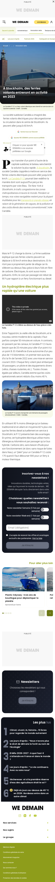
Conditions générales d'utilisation (14, 873)
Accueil (5, 46)
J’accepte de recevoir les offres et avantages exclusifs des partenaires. (29, 537)
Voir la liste (37, 538)
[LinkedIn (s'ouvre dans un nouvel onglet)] (24, 815)
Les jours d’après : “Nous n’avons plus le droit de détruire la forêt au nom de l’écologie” (29, 744)
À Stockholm (43, 167)
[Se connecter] (51, 22)
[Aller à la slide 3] (6, 613)
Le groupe (8, 837)
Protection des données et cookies (15, 878)
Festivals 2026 (29, 39)
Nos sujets (8, 830)
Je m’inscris (27, 700)
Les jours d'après (13, 39)
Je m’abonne (41, 22)
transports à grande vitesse (34, 200)
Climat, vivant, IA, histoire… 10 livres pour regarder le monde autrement (28, 732)
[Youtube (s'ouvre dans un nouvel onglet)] (35, 815)
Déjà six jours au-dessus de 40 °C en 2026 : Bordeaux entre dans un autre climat (31, 793)
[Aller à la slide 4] (8, 613)
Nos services (9, 822)
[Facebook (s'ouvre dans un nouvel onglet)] (30, 815)
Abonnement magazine (11, 857)
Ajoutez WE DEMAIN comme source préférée (29, 138)
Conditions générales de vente (13, 852)
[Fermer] (41, 144)
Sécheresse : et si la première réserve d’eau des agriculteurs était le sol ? (29, 781)
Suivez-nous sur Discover (29, 132)
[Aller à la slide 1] (3, 613)
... (11, 46)
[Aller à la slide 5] (10, 613)
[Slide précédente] (42, 613)
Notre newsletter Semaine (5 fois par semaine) (23, 509)
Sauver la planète (8, 31)
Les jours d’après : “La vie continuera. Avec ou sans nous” (29, 769)
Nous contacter (8, 862)
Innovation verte (36, 30)
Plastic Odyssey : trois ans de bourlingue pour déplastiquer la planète (21, 598)
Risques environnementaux (18, 31)
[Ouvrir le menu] (4, 22)
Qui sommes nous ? (10, 868)
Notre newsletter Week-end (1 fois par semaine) (23, 517)
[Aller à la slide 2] (5, 613)
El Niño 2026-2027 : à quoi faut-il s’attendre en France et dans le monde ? (30, 756)
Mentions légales (9, 847)
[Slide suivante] (50, 613)
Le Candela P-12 (16, 178)
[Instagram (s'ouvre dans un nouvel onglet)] (19, 815)
